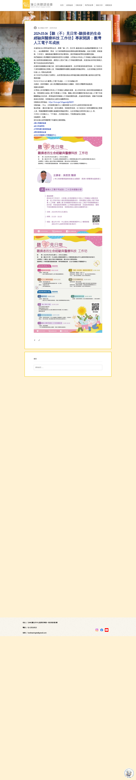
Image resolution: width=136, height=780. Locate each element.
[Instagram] (97, 630)
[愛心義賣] (129, 773)
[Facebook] (102, 630)
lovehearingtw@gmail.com (37, 633)
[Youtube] (106, 630)
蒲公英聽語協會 (41, 4)
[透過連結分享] (39, 340)
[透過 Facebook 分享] (35, 340)
